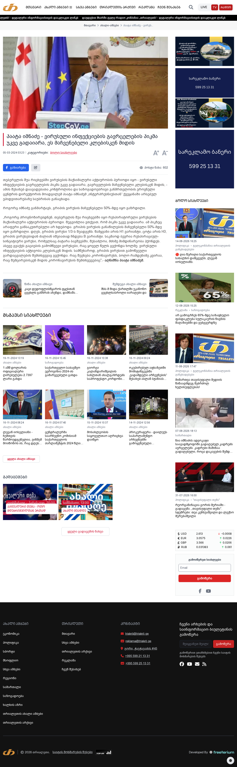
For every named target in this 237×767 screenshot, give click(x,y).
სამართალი (183, 435)
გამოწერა (204, 578)
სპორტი (9, 651)
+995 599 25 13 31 (138, 663)
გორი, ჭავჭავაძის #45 (140, 648)
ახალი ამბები (56, 7)
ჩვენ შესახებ (169, 7)
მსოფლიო (10, 660)
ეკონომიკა (11, 633)
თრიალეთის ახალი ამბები (23, 713)
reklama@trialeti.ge (138, 641)
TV (215, 7)
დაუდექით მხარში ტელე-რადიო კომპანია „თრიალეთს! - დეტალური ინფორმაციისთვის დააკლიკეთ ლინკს (127, 17)
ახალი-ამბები (109, 25)
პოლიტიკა (182, 245)
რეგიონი (9, 678)
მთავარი (33, 7)
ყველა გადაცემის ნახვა (85, 531)
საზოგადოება (54, 362)
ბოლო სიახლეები (63, 152)
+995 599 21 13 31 (137, 656)
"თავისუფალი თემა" (206, 499)
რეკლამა (146, 7)
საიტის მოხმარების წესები (73, 752)
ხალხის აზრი (13, 705)
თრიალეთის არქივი (118, 7)
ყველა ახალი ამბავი (21, 458)
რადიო (226, 7)
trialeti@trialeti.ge (137, 633)
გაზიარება (17, 167)
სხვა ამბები (86, 7)
